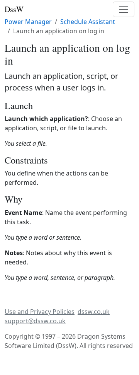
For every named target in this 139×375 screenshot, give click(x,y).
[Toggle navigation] (123, 9)
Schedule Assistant (87, 21)
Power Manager (28, 21)
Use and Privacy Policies (40, 311)
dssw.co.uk (94, 311)
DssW (14, 9)
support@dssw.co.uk (35, 321)
